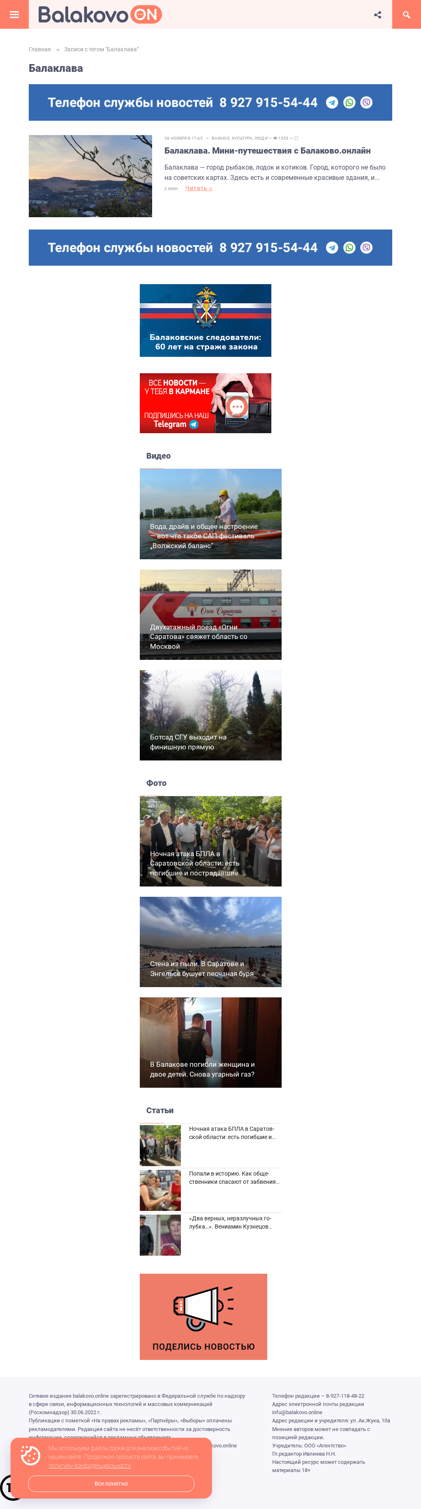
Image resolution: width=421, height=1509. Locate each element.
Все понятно (111, 1483)
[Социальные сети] (377, 14)
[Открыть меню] (14, 14)
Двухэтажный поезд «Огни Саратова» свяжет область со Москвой (199, 637)
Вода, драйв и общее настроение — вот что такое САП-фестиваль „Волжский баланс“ (204, 536)
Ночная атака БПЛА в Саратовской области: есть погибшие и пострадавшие (194, 863)
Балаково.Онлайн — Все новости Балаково (100, 14)
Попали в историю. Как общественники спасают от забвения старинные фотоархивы (232, 1181)
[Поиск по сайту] (406, 14)
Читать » (199, 188)
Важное (221, 138)
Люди (261, 138)
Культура (242, 138)
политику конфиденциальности (90, 1466)
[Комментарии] (296, 138)
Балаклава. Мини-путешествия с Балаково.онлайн (267, 151)
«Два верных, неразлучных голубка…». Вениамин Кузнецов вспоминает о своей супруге (230, 1226)
